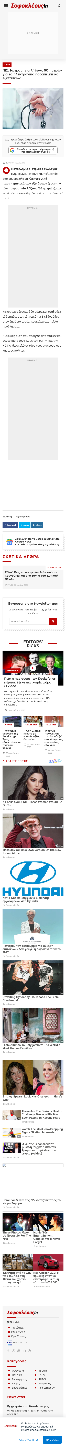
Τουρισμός (45, 1383)
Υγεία (7, 65)
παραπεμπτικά (23, 516)
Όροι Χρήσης (18, 1336)
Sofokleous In (29, 6)
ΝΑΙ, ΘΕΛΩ (52, 1439)
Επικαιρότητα (54, 568)
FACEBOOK (11, 525)
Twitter (14, 1350)
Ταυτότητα (17, 1327)
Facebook (9, 1350)
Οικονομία (18, 1370)
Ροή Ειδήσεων (47, 1387)
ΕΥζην (42, 1374)
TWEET (26, 525)
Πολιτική (17, 1374)
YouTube (19, 1350)
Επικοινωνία (18, 1331)
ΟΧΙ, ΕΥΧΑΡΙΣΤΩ (28, 1439)
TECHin (43, 1370)
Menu (6, 5)
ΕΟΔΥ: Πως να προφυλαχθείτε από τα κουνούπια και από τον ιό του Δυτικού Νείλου (31, 575)
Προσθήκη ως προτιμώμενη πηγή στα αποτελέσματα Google (35, 150)
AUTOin (43, 1379)
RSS (29, 1350)
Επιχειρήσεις (19, 1379)
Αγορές (16, 1383)
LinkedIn (24, 1350)
